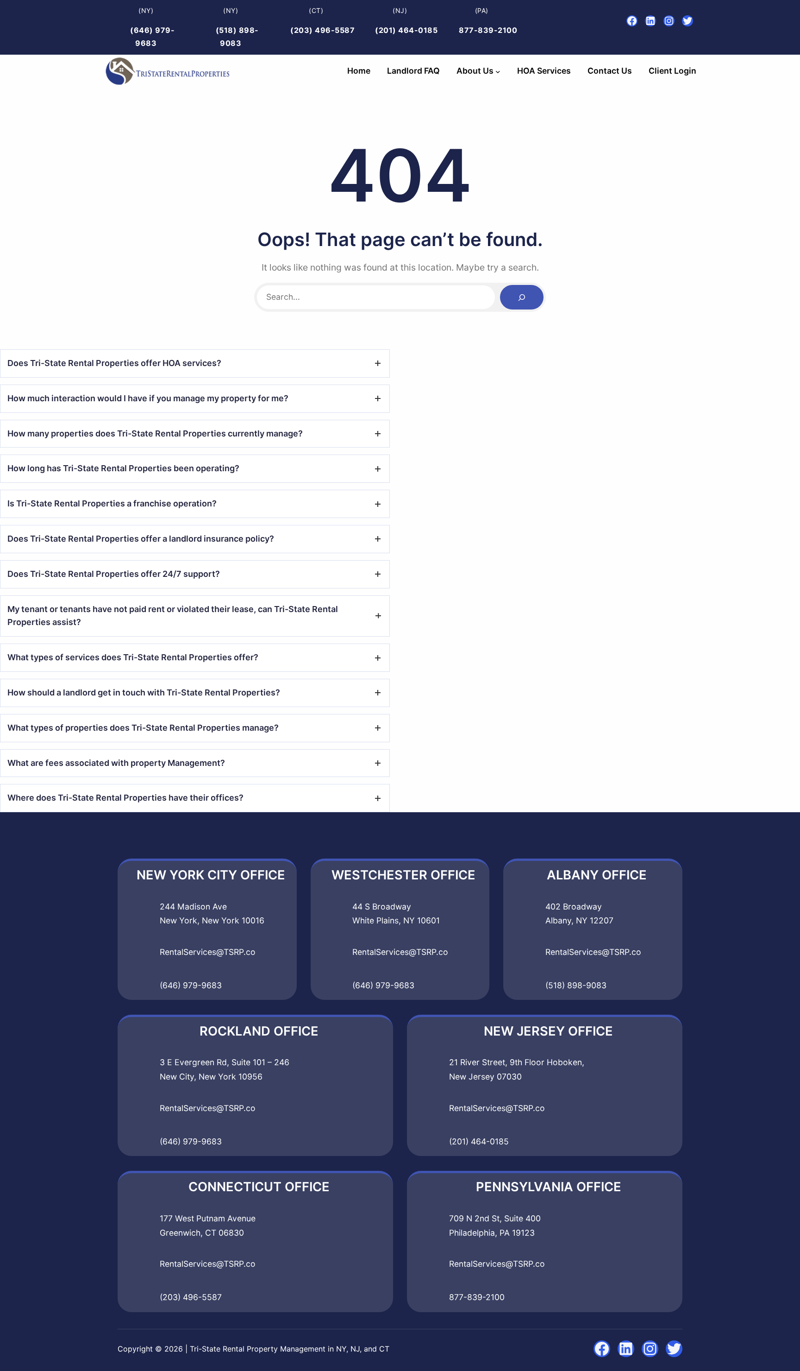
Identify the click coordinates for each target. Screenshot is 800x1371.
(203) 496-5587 (322, 30)
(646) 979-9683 (191, 985)
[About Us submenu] (497, 71)
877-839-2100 (488, 30)
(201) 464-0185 (406, 30)
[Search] (522, 297)
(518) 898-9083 (575, 985)
